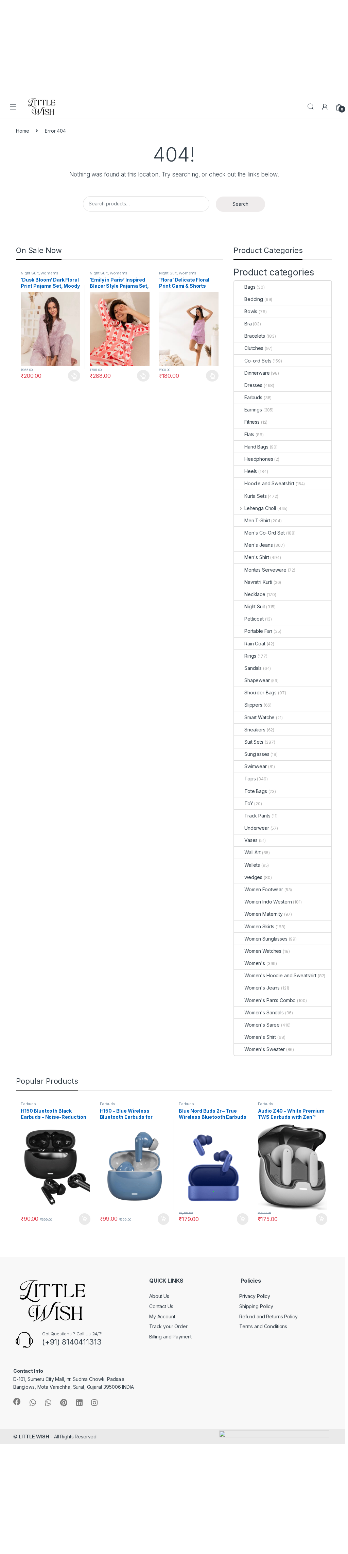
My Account (162, 1316)
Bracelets (254, 336)
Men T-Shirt (257, 520)
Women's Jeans (262, 988)
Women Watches (262, 951)
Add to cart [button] (84, 1219)
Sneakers (254, 729)
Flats (249, 434)
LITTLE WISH (34, 1436)
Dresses (253, 385)
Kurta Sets (255, 496)
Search (310, 107)
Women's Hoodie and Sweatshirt (280, 975)
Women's (49, 273)
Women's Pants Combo (270, 1000)
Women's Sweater (264, 1049)
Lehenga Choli (260, 508)
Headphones (258, 459)
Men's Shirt (256, 557)
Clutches (253, 348)
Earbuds (253, 397)
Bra (248, 323)
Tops (250, 778)
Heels (250, 471)
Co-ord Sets (257, 361)
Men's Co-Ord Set (264, 533)
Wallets (252, 865)
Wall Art (252, 852)
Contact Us (161, 1306)
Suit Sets (253, 742)
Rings (250, 656)
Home (22, 131)
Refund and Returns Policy (268, 1316)
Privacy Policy (254, 1296)
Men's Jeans (258, 545)
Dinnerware (257, 373)
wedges (253, 877)
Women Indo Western (268, 902)
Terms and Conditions (263, 1326)
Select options (72, 376)
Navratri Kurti (258, 582)
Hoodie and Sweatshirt (269, 483)
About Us (159, 1296)
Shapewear (257, 680)
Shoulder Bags (260, 692)
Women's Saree (262, 1025)
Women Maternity (263, 914)
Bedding (253, 299)
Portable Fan (258, 631)
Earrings (253, 409)
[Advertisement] (174, 47)
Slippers (253, 705)
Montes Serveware (265, 570)
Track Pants (257, 815)
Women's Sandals (264, 1012)
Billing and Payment (170, 1336)
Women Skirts (259, 926)
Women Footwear (263, 889)
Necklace (254, 594)
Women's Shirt (260, 1037)
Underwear (256, 828)
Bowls (250, 311)
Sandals (253, 668)
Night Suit (30, 273)
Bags (249, 287)
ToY (248, 803)
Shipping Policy (256, 1306)
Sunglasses (256, 754)
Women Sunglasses (266, 939)
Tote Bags (255, 791)
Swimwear (255, 766)
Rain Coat (254, 643)
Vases (251, 840)
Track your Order (168, 1326)
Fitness (252, 422)
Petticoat (254, 619)
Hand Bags (256, 447)
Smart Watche (259, 717)
